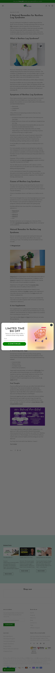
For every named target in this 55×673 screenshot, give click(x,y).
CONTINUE (14, 344)
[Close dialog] (51, 325)
